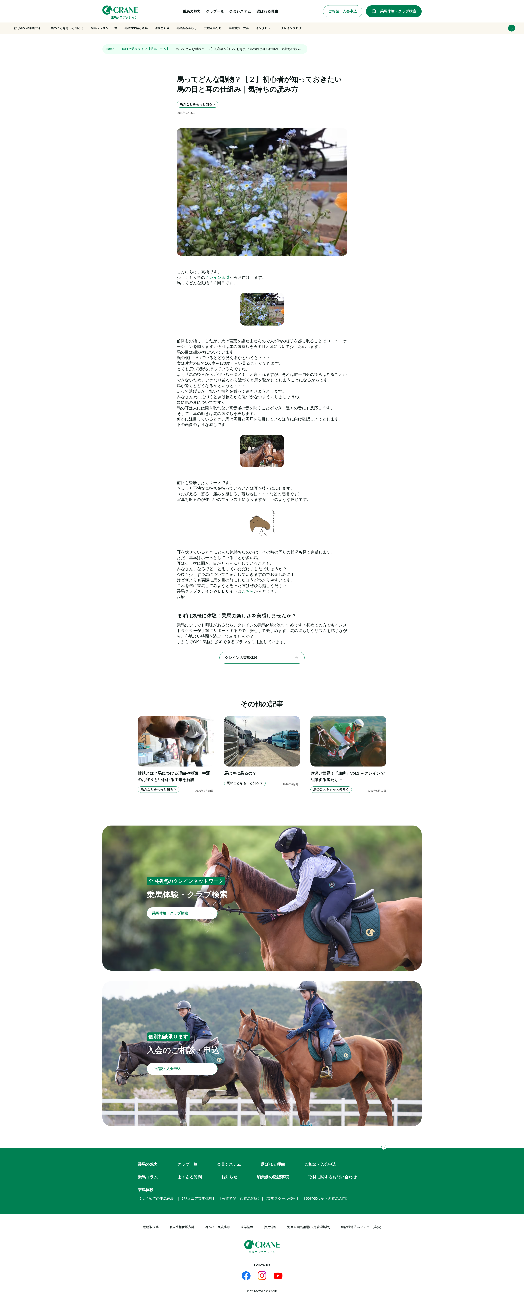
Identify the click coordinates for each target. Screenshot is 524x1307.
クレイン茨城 (217, 277)
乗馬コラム (148, 1177)
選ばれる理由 (273, 1164)
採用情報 (270, 1227)
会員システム (229, 1164)
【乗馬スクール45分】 (282, 1198)
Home (110, 49)
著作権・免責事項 (217, 1227)
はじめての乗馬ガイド (29, 28)
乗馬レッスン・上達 (104, 28)
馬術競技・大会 (239, 28)
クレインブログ (291, 28)
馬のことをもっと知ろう (67, 28)
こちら (248, 591)
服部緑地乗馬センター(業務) (361, 1227)
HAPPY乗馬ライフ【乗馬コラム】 (145, 49)
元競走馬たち (213, 28)
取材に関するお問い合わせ (332, 1177)
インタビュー (265, 28)
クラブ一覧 (187, 1164)
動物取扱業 (151, 1227)
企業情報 (247, 1227)
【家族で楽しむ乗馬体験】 (239, 1198)
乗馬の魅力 (148, 1164)
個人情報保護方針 (181, 1227)
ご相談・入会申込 (320, 1164)
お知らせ (229, 1177)
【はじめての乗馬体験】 (158, 1198)
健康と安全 (162, 28)
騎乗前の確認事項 (273, 1177)
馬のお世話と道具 (136, 28)
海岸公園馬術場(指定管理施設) (308, 1227)
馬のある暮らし (186, 28)
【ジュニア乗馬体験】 (198, 1198)
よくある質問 (190, 1177)
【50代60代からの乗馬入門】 (325, 1198)
